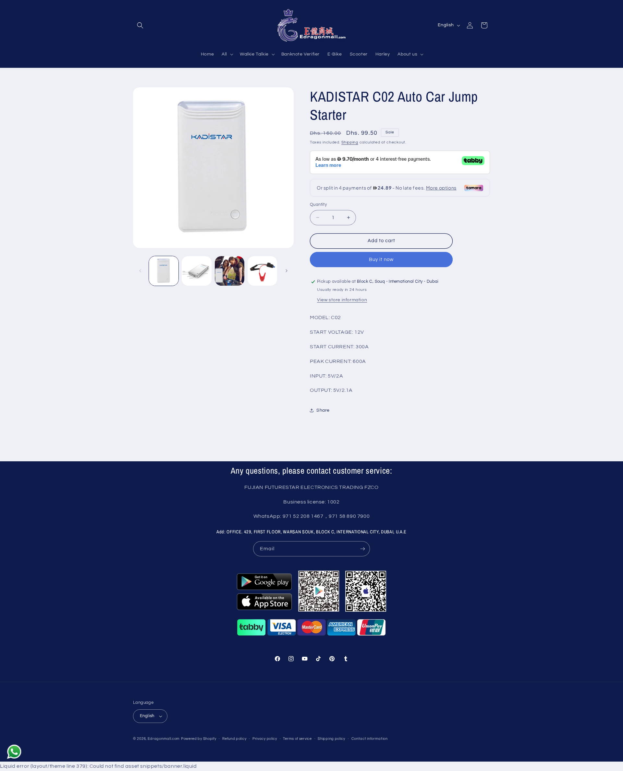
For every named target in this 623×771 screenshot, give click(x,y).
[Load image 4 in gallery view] (262, 271)
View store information (342, 300)
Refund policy (234, 738)
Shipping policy (331, 738)
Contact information (369, 738)
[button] (140, 25)
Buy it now (381, 259)
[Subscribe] (362, 548)
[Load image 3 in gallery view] (229, 271)
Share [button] (323, 410)
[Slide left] (140, 271)
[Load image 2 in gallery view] (196, 271)
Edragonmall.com (164, 738)
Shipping (349, 142)
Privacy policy (264, 738)
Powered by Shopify (198, 738)
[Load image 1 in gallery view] (163, 271)
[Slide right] (286, 271)
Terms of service (297, 738)
